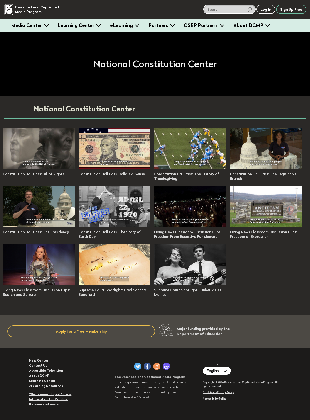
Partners (158, 25)
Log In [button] (266, 9)
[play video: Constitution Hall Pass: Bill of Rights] (39, 167)
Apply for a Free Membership (81, 331)
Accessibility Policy (214, 398)
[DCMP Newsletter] (166, 366)
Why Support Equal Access (50, 394)
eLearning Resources (46, 386)
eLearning (121, 25)
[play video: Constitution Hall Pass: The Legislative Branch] (266, 167)
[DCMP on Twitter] (137, 366)
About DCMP (248, 25)
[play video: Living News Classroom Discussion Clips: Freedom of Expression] (266, 225)
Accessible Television (46, 370)
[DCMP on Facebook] (147, 366)
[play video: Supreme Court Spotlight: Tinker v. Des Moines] (190, 283)
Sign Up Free (291, 9)
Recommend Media (44, 404)
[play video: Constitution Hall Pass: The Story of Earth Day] (115, 225)
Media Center (26, 25)
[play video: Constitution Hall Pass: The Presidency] (39, 225)
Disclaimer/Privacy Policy (218, 392)
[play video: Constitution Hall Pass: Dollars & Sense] (115, 167)
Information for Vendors (48, 399)
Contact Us (38, 365)
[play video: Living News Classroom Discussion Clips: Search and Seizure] (39, 283)
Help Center (38, 360)
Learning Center (76, 25)
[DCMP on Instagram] (156, 366)
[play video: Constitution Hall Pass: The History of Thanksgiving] (190, 167)
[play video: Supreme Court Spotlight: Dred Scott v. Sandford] (115, 283)
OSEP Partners (201, 25)
